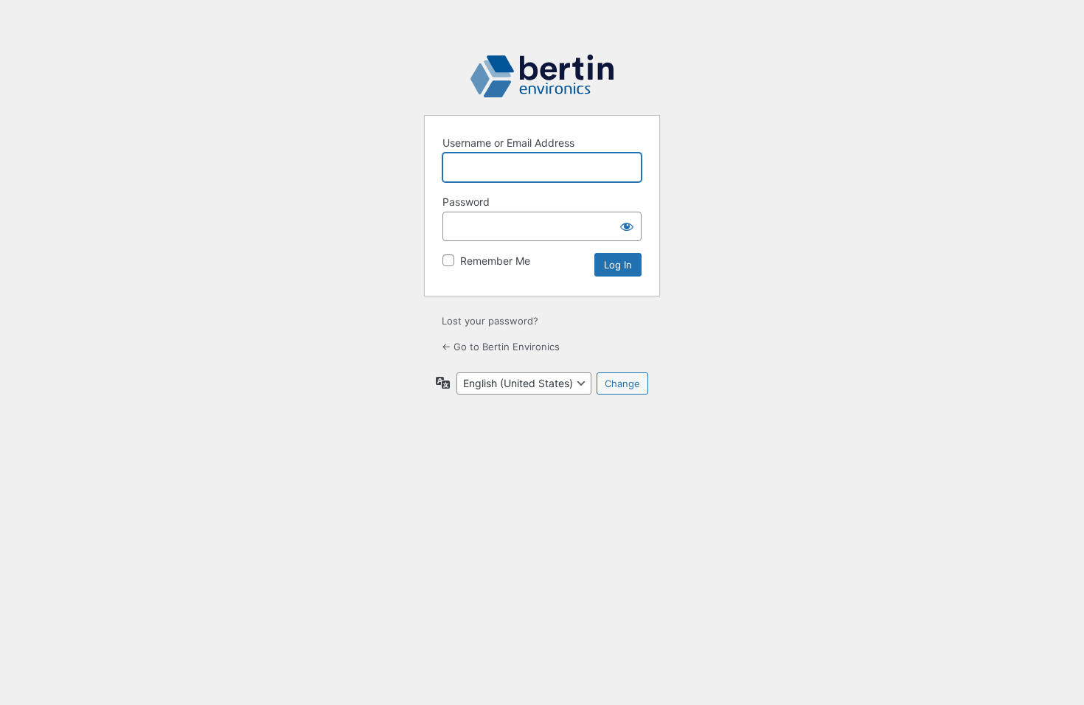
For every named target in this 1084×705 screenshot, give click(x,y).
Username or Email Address (508, 142)
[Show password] (627, 226)
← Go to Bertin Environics (501, 346)
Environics (542, 76)
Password (466, 201)
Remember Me (495, 260)
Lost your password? (490, 321)
